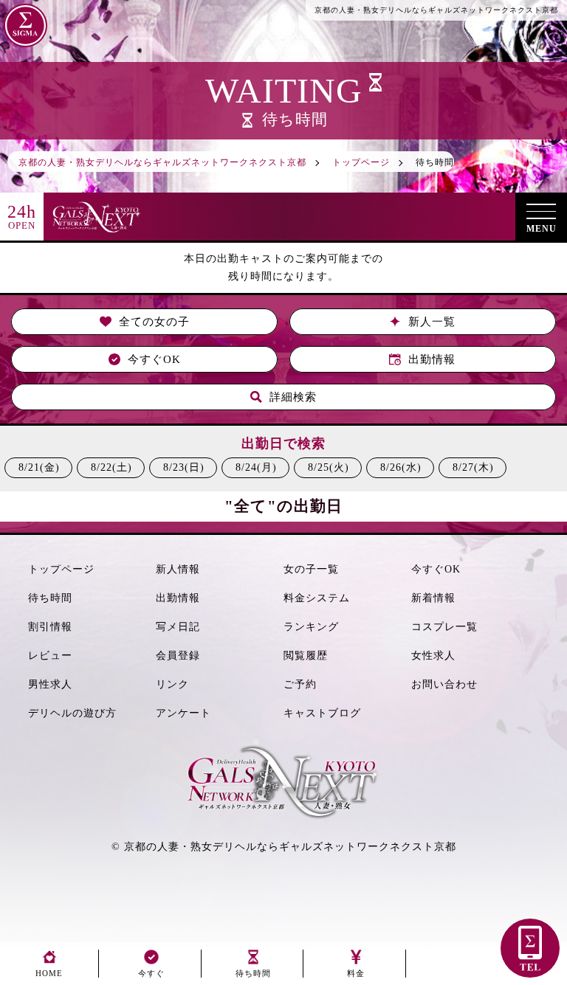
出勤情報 (432, 359)
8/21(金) (39, 467)
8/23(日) (184, 467)
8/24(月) (256, 467)
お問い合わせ (444, 684)
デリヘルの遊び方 (72, 713)
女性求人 (433, 655)
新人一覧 (432, 322)
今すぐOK (154, 359)
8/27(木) (473, 467)
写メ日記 (178, 626)
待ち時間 (50, 598)
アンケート (183, 713)
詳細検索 (293, 397)
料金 (356, 973)
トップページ (61, 569)
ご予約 (300, 684)
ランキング (311, 626)
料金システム (317, 598)
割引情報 (50, 626)
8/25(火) (328, 467)
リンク (172, 684)
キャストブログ (322, 713)
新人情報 (178, 569)
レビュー (50, 655)
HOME (49, 973)
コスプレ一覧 (444, 626)
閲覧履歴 (306, 655)
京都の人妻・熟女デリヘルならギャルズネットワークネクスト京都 (290, 846)
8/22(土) (111, 467)
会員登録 (178, 655)
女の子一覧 (311, 569)
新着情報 (433, 598)
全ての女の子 (154, 322)
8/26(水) (401, 467)
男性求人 (50, 684)
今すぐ (151, 973)
